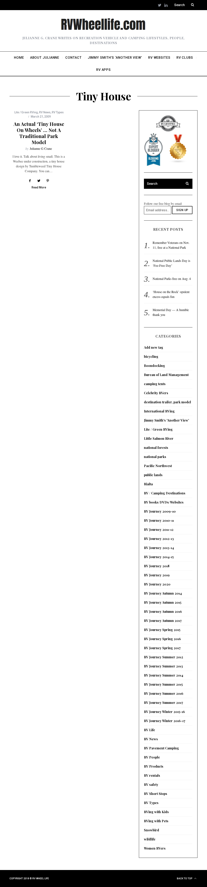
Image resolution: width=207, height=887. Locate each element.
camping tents (155, 384)
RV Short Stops (155, 793)
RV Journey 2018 (156, 566)
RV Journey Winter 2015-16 (164, 712)
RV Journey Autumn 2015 (162, 602)
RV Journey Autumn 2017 (163, 620)
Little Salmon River (158, 438)
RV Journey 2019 (157, 575)
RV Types (58, 112)
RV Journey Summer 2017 (163, 702)
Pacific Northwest (158, 466)
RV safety (151, 784)
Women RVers (155, 848)
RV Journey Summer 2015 (163, 684)
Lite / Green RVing (26, 112)
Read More (39, 187)
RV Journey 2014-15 (159, 557)
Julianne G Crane (41, 148)
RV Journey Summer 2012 (163, 657)
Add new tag (153, 347)
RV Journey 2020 (157, 584)
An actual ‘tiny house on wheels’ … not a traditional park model (39, 133)
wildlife (149, 839)
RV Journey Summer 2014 (163, 675)
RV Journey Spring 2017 (162, 648)
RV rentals (152, 775)
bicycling (151, 356)
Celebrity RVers (156, 393)
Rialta (148, 484)
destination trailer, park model (167, 402)
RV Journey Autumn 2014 (163, 593)
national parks (155, 457)
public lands (153, 475)
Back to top (185, 878)
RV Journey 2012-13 (159, 538)
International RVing (159, 411)
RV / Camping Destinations (164, 493)
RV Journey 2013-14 (159, 548)
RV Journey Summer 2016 (163, 693)
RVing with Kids (156, 812)
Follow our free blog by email (163, 203)
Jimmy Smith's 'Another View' (166, 420)
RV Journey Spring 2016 (162, 639)
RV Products (153, 766)
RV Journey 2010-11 (159, 520)
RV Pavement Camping (161, 748)
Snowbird (151, 830)
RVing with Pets (156, 821)
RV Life (149, 730)
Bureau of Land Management (166, 375)
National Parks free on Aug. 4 (172, 278)
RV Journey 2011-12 (158, 529)
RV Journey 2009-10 (160, 511)
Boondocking (154, 365)
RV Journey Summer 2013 (163, 666)
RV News (45, 112)
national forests (156, 447)
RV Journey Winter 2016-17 (164, 721)
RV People (152, 757)
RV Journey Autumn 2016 (163, 611)
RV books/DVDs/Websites (164, 502)
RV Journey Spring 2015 (162, 630)
